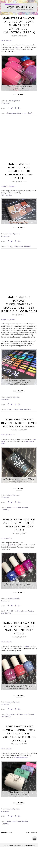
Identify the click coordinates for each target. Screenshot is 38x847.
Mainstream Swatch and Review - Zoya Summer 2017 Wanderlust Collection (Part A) (19, 25)
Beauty (9, 246)
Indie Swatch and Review (17, 507)
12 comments (5, 601)
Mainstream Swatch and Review (20, 113)
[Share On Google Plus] (19, 108)
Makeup (27, 246)
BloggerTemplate (30, 845)
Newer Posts (7, 832)
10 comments (5, 704)
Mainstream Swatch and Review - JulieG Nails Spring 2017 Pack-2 (19, 628)
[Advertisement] (19, 140)
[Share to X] (11, 108)
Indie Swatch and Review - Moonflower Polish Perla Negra (19, 423)
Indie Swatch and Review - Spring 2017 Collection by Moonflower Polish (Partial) (19, 733)
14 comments (5, 497)
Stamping (5, 510)
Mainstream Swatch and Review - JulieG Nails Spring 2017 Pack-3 (19, 525)
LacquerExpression (13, 845)
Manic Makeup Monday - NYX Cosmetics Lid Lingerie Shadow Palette (19, 171)
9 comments (5, 400)
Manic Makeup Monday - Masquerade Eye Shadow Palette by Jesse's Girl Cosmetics (19, 304)
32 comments (5, 236)
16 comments (5, 103)
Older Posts (31, 832)
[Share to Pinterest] (15, 108)
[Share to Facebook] (8, 108)
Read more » (19, 94)
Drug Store (18, 246)
